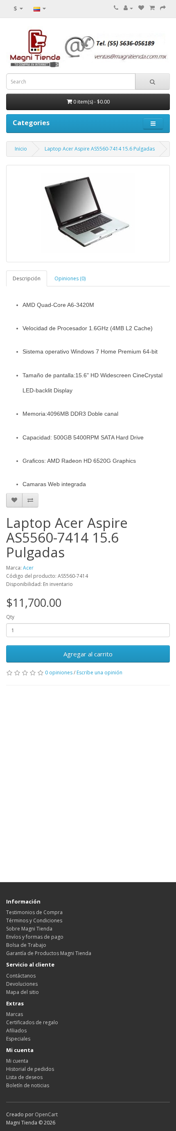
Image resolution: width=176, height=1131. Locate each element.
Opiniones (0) (70, 278)
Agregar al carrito (88, 654)
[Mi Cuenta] (128, 8)
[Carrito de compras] (152, 8)
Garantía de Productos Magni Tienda (48, 953)
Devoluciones (22, 983)
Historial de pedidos (30, 1069)
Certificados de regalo (32, 1022)
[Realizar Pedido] (163, 8)
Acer (28, 567)
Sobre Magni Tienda (29, 928)
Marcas (14, 1014)
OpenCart (46, 1114)
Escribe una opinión (99, 672)
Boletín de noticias (27, 1085)
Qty (10, 616)
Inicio (21, 148)
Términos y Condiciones (34, 920)
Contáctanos (21, 975)
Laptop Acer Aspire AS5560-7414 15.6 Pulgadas (100, 148)
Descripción (27, 278)
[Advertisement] (88, 782)
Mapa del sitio (22, 992)
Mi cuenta (17, 1060)
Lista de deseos (24, 1077)
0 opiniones (58, 672)
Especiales (18, 1038)
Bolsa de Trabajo (26, 945)
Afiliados (16, 1030)
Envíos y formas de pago (34, 936)
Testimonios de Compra (34, 912)
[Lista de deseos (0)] (141, 8)
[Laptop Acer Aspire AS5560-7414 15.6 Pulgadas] (88, 213)
